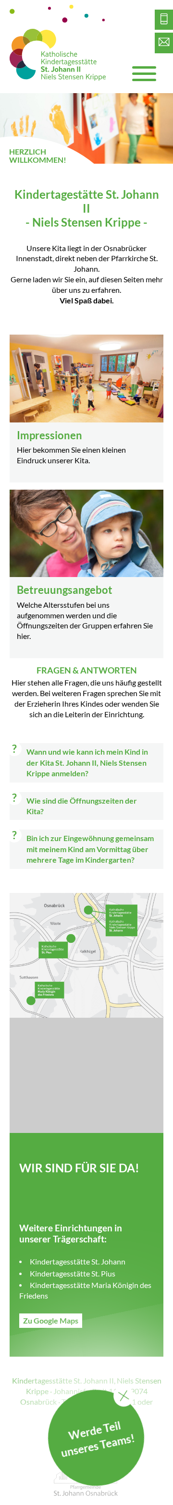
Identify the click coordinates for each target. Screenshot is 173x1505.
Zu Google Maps (50, 1320)
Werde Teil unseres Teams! (98, 1439)
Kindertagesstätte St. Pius (72, 1273)
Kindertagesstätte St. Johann (77, 1261)
